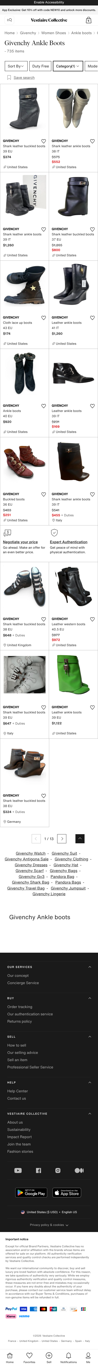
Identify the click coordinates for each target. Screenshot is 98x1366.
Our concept (18, 975)
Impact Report (19, 1137)
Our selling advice (22, 1052)
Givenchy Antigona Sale (27, 859)
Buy (10, 998)
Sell (11, 1037)
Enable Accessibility (49, 2)
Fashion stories (20, 1151)
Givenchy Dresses (31, 865)
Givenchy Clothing (71, 859)
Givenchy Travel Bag (26, 888)
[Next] (61, 838)
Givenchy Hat (66, 865)
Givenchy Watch (31, 853)
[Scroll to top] (80, 838)
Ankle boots (81, 33)
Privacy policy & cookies (47, 1225)
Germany (66, 1341)
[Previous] (36, 838)
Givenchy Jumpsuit (68, 888)
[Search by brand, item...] (9, 20)
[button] (88, 20)
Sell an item (17, 1059)
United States (50, 1341)
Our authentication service (30, 1014)
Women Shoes (53, 33)
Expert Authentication (69, 542)
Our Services (19, 967)
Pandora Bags (68, 882)
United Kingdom (29, 1341)
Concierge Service (23, 982)
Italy (87, 1341)
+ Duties (67, 515)
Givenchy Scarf (29, 871)
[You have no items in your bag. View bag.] (88, 20)
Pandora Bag (62, 877)
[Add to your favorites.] (43, 141)
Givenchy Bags (63, 871)
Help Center (17, 1091)
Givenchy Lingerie (49, 894)
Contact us (16, 1098)
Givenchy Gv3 (31, 877)
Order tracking (19, 1006)
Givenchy (28, 33)
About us (15, 1122)
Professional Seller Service (30, 1067)
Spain (78, 1341)
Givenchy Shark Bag (30, 882)
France (12, 1341)
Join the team (19, 1144)
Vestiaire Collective (27, 1114)
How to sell (16, 1045)
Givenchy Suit (64, 853)
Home (10, 33)
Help (11, 1083)
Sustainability (19, 1129)
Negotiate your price (20, 542)
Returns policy (19, 1021)
